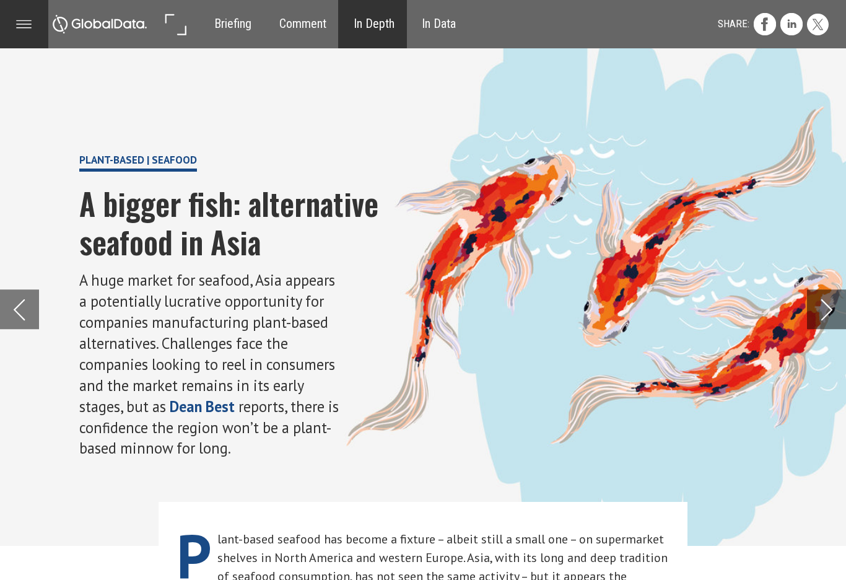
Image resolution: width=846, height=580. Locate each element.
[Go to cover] (100, 24)
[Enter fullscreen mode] (175, 24)
